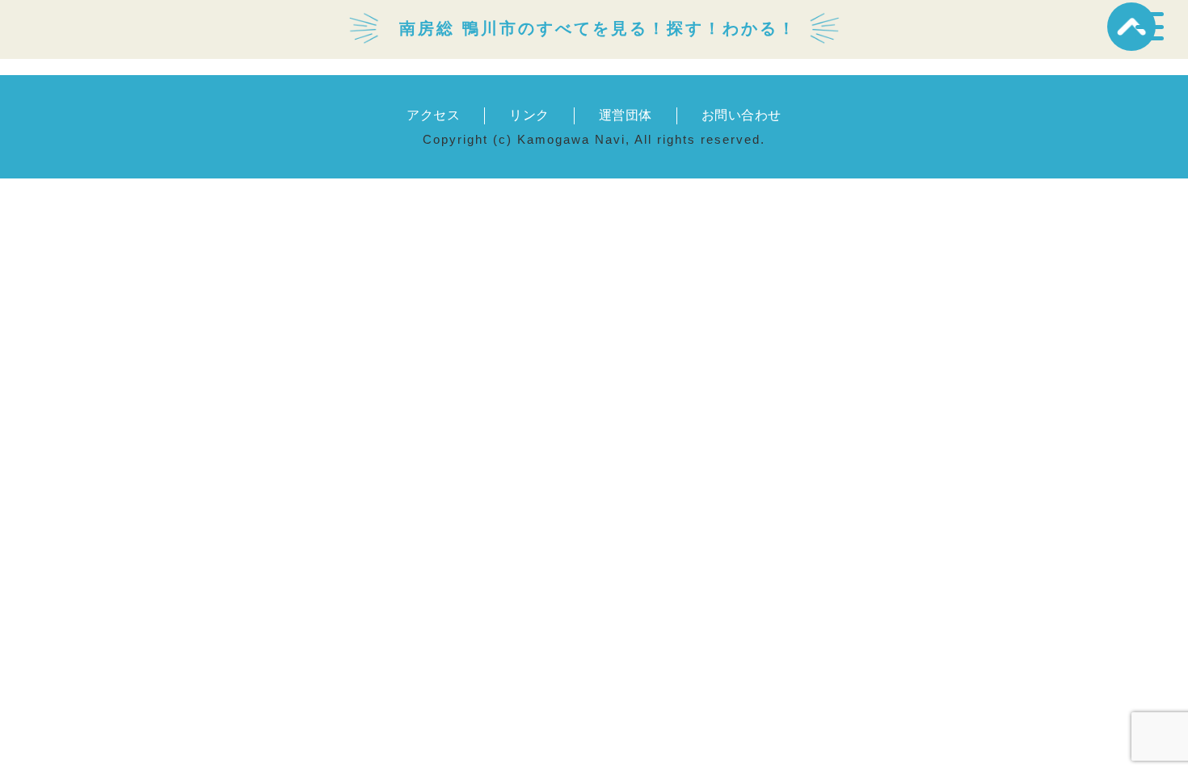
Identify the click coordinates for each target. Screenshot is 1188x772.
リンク (529, 115)
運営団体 (625, 115)
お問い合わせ (741, 115)
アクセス (433, 115)
